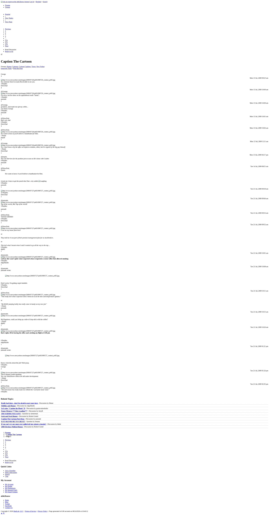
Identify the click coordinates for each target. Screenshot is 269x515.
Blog (6, 502)
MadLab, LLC (18, 511)
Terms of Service (30, 511)
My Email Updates (11, 492)
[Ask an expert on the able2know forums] (15, 2)
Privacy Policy (42, 511)
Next (6, 46)
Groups (7, 7)
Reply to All (9, 51)
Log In (32, 2)
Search (45, 2)
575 (6, 42)
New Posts (8, 22)
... (5, 38)
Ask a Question (10, 471)
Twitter (7, 504)
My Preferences (10, 488)
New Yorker (40, 66)
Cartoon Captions (25, 66)
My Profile (8, 486)
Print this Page (18, 68)
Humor (9, 66)
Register (38, 2)
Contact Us (9, 508)
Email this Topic (6, 68)
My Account (9, 484)
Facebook (8, 506)
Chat (6, 476)
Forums (7, 5)
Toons (34, 66)
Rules (7, 500)
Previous (8, 29)
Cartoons (15, 66)
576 (6, 44)
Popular (7, 14)
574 (6, 40)
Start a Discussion (11, 472)
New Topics (9, 18)
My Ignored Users (11, 490)
